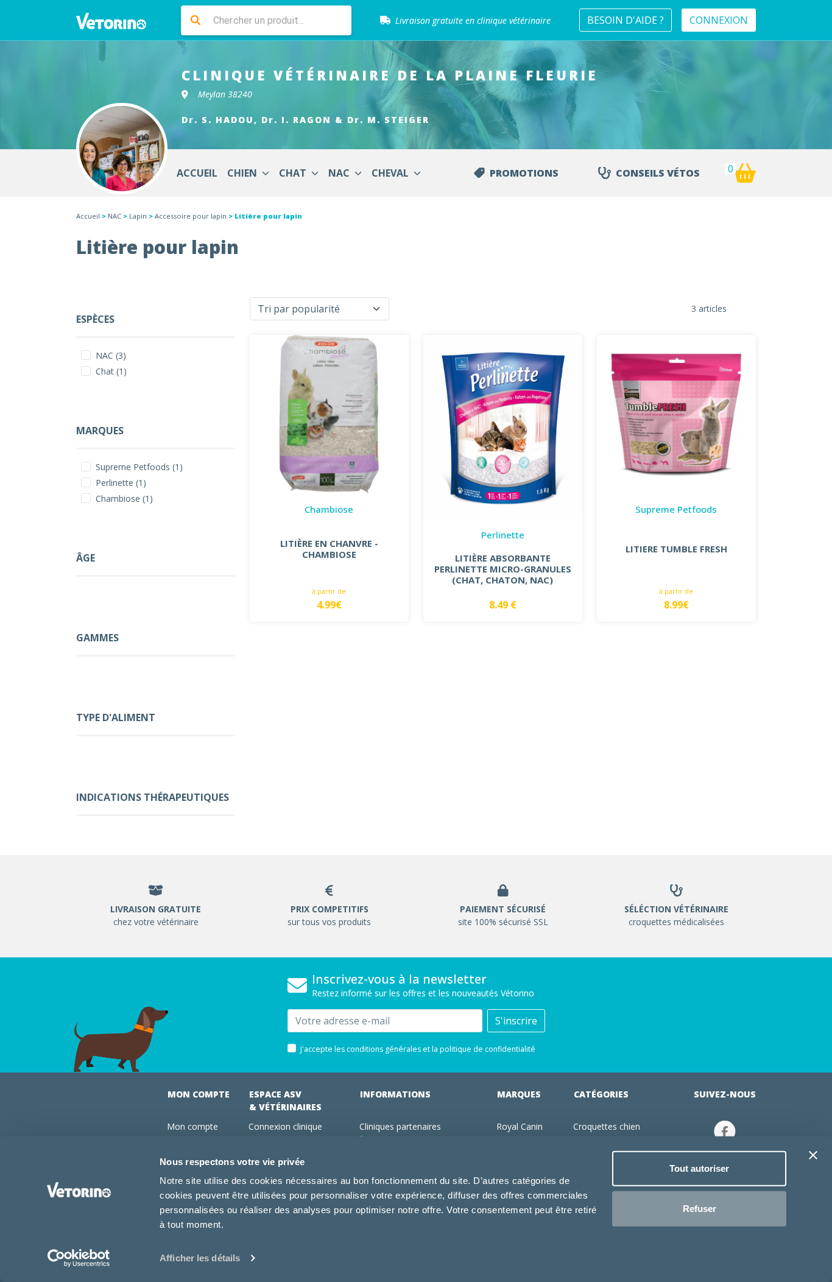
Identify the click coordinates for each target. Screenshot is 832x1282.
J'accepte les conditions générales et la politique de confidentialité (417, 1049)
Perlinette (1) (121, 482)
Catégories (601, 1094)
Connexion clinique (285, 1126)
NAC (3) (111, 355)
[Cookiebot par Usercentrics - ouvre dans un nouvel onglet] (79, 1258)
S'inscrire (516, 1020)
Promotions (524, 173)
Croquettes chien (606, 1126)
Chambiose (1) (124, 498)
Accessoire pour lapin (191, 215)
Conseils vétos (658, 173)
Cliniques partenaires (400, 1126)
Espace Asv (285, 1100)
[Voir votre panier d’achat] (745, 173)
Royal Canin (519, 1126)
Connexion (718, 20)
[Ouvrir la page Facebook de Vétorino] (724, 1131)
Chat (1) (111, 371)
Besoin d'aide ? (625, 20)
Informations (395, 1094)
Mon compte (198, 1094)
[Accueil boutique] (118, 20)
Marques (519, 1094)
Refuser (699, 1208)
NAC (114, 215)
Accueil (88, 215)
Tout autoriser (699, 1168)
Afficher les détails (200, 1258)
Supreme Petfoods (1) (139, 467)
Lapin (138, 215)
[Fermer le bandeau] (813, 1155)
